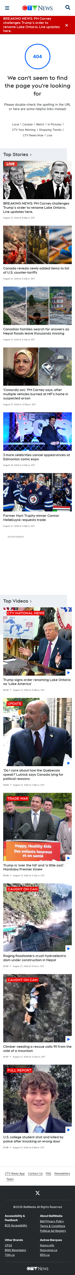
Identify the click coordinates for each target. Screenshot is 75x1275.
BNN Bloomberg (15, 1250)
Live (49, 135)
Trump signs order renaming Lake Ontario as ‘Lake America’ (37, 682)
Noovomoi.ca (48, 1250)
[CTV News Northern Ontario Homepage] (37, 8)
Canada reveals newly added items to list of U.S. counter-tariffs (36, 270)
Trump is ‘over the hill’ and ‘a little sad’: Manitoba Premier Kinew (33, 867)
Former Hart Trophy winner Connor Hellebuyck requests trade (31, 518)
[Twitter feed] (37, 1192)
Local (15, 124)
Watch (40, 124)
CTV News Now (33, 135)
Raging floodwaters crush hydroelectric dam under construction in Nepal (34, 958)
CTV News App (15, 1173)
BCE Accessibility (16, 1225)
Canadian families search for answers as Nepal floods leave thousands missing (36, 331)
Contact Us (35, 1173)
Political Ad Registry (53, 1230)
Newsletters (62, 1173)
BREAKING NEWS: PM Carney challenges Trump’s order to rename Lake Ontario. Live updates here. (36, 208)
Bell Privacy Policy (52, 1221)
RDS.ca (45, 1254)
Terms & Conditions (52, 1226)
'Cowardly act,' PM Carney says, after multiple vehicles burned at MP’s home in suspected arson (35, 394)
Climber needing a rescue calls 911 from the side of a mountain (37, 1049)
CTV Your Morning (24, 129)
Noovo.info (47, 1245)
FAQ (48, 1173)
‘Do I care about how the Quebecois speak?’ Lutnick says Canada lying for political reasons (33, 775)
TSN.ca (10, 1254)
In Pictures (54, 124)
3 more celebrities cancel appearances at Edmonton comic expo (36, 457)
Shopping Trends (50, 129)
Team (10, 1179)
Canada (27, 124)
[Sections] (7, 8)
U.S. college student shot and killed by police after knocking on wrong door (33, 1139)
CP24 (8, 1245)
